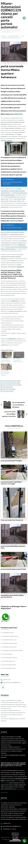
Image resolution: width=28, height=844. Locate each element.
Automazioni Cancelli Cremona (10, 636)
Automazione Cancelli (8, 632)
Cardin (6, 201)
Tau (23, 201)
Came (21, 197)
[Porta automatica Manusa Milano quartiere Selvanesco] (18, 355)
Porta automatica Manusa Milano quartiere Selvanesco (18, 360)
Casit (15, 201)
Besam (2, 201)
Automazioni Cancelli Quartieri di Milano (12, 650)
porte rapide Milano (8, 387)
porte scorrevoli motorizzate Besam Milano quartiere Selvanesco (5, 373)
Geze (15, 199)
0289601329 (17, 114)
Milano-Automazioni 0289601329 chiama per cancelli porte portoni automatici (11, 15)
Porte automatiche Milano (9, 665)
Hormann (11, 201)
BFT (25, 197)
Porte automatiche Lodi (8, 661)
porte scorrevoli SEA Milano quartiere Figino (13, 547)
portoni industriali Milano (9, 389)
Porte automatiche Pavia (8, 668)
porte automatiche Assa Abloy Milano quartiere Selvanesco (6, 360)
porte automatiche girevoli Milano (11, 383)
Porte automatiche (7, 654)
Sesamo (19, 199)
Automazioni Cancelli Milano (9, 643)
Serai (6, 199)
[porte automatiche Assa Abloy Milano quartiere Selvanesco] (6, 355)
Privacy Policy (4, 792)
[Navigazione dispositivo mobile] (24, 18)
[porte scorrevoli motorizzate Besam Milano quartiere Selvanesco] (6, 367)
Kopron (19, 201)
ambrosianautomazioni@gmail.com (12, 682)
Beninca (3, 199)
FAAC (17, 197)
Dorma (23, 199)
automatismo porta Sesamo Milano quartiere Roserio (12, 596)
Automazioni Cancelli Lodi (9, 640)
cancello (17, 781)
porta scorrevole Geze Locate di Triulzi (13, 569)
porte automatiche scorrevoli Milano (12, 385)
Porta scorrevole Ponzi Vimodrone (12, 520)
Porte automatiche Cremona (9, 657)
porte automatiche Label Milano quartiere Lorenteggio (11, 483)
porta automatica (20, 789)
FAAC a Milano (5, 783)
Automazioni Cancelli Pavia (9, 647)
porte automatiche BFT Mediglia (11, 461)
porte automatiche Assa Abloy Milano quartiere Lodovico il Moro (13, 191)
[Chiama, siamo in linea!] (24, 841)
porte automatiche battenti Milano (12, 381)
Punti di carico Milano (8, 391)
